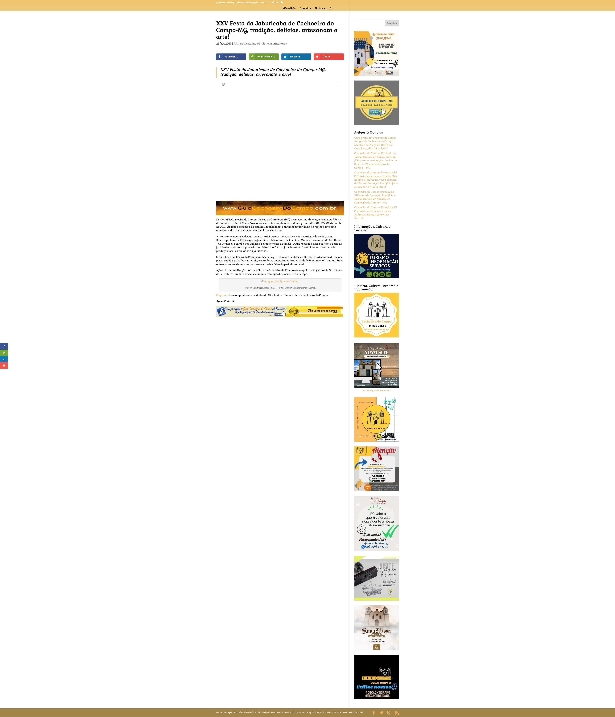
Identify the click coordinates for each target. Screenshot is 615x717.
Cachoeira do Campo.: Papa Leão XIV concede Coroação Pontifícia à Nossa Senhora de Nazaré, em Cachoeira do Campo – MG (375, 197)
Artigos (238, 43)
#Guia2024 (289, 8)
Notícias (320, 8)
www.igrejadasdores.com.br (376, 390)
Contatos (305, 8)
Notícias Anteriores (274, 43)
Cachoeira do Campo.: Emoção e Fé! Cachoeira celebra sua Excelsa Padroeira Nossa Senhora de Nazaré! (375, 213)
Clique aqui (223, 295)
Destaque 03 (252, 43)
